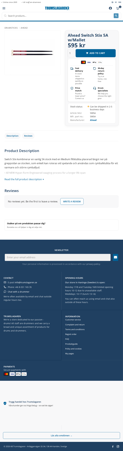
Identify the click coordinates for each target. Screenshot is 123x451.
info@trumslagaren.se (26, 282)
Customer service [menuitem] (73, 319)
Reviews (28, 135)
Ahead (93, 120)
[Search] (116, 15)
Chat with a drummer (18, 291)
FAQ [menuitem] (67, 339)
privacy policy (93, 264)
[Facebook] (112, 446)
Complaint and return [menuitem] (75, 324)
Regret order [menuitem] (70, 334)
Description (12, 135)
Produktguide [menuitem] (71, 344)
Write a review (72, 201)
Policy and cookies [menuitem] (73, 348)
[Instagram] (117, 446)
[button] (3, 8)
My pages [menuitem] (69, 353)
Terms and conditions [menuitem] (75, 329)
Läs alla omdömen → (61, 435)
